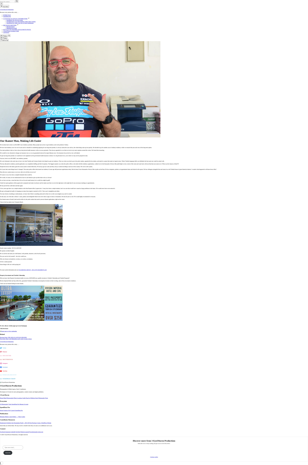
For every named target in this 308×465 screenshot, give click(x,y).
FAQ (9, 410)
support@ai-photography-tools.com (34, 432)
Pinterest (22, 432)
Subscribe (7, 452)
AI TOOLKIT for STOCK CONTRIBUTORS (15, 18)
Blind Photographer (8, 398)
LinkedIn (13, 432)
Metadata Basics (10, 26)
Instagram (8, 432)
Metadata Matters (4, 416)
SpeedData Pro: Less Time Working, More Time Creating (21, 21)
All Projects (6, 32)
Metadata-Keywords (11, 28)
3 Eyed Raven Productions (7, 9)
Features (5, 410)
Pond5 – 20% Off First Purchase (28, 423)
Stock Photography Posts (41, 398)
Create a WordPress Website (44, 423)
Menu (5, 36)
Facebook (2, 432)
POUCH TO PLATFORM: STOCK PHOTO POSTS (17, 29)
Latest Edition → (13, 416)
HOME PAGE (7, 15)
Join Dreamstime (15, 423)
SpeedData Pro (7, 16)
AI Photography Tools (6, 404)
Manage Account (24, 404)
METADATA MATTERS (9, 25)
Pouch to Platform (30, 398)
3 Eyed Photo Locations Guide (11, 31)
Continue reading (154, 457)
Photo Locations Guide (20, 398)
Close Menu (5, 6)
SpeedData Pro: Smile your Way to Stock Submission (20, 23)
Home (1, 398)
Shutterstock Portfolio (5, 423)
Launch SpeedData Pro (17, 410)
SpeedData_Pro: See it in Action (14, 20)
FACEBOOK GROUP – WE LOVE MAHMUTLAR (33, 270)
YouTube (17, 432)
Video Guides (21, 416)
